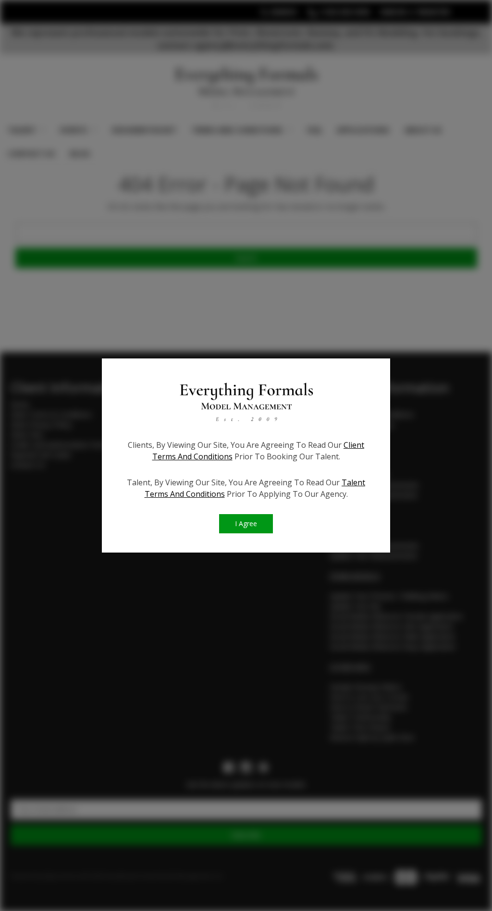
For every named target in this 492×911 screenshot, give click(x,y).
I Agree (246, 523)
